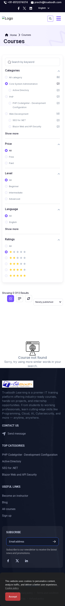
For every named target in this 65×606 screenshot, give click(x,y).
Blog (5, 502)
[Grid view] (10, 298)
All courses (8, 509)
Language (11, 209)
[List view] (19, 298)
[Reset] (28, 298)
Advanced (14, 198)
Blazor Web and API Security (27, 126)
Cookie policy (12, 588)
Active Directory (21, 90)
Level (8, 173)
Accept (13, 596)
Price (8, 143)
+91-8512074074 (17, 2)
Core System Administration (23, 84)
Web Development (18, 114)
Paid (11, 163)
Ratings (10, 239)
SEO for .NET (19, 120)
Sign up (6, 515)
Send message (16, 433)
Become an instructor (15, 495)
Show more (12, 133)
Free (11, 156)
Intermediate (16, 192)
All (10, 150)
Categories (12, 70)
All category (15, 77)
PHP (11, 97)
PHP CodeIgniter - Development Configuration (29, 105)
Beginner (14, 186)
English (13, 222)
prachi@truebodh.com (47, 2)
